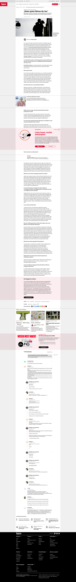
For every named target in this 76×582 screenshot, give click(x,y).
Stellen (40, 542)
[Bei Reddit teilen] (44, 306)
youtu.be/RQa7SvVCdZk (33, 465)
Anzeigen (17, 571)
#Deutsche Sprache (38, 301)
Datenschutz (44, 576)
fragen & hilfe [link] (28, 1)
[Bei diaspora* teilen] (42, 306)
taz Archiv (51, 558)
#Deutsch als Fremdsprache (45, 301)
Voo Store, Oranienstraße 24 (44, 158)
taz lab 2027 (41, 559)
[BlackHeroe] (25, 497)
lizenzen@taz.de (22, 576)
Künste (24, 7)
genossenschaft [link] (52, 1)
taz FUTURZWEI (52, 555)
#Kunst (28, 301)
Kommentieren (30, 304)
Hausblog (40, 540)
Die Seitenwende (41, 541)
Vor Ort (40, 555)
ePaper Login (29, 569)
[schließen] (59, 129)
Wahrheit (17, 548)
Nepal (28, 538)
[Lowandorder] (27, 392)
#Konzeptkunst (32, 301)
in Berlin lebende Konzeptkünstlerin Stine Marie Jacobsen (39, 46)
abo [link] (49, 1)
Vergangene (41, 558)
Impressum (49, 576)
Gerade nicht (56, 129)
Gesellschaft (18, 541)
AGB (51, 576)
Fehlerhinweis (35, 304)
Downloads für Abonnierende (32, 571)
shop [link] (24, 1)
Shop (17, 569)
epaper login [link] (57, 1)
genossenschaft (52, 540)
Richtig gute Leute (30, 542)
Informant (40, 576)
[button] (59, 4)
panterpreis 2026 (53, 545)
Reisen (17, 567)
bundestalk (18, 554)
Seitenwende (55, 576)
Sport (17, 544)
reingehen (18, 561)
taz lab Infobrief (30, 558)
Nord (17, 547)
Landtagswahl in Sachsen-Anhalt (31, 541)
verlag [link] (17, 1)
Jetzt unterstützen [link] (29, 297)
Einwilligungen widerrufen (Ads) (44, 577)
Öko (17, 540)
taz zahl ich (51, 541)
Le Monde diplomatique (54, 557)
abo (50, 538)
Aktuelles (40, 538)
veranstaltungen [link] (21, 1)
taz (19, 533)
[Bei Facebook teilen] (38, 306)
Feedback (29, 566)
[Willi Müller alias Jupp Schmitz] (27, 382)
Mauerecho (18, 558)
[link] (17, 4)
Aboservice (29, 568)
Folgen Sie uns (52, 533)
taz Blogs (51, 554)
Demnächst (40, 554)
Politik (17, 538)
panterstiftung (52, 544)
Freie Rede (18, 559)
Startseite (17, 7)
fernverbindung (18, 555)
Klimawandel (29, 544)
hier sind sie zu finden (33, 357)
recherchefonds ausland (54, 542)
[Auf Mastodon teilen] (34, 306)
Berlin (17, 545)
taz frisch (28, 555)
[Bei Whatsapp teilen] (40, 306)
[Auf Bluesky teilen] (36, 306)
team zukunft (29, 554)
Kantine (17, 568)
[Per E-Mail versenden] (32, 306)
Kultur (21, 7)
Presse (40, 544)
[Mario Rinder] (25, 508)
